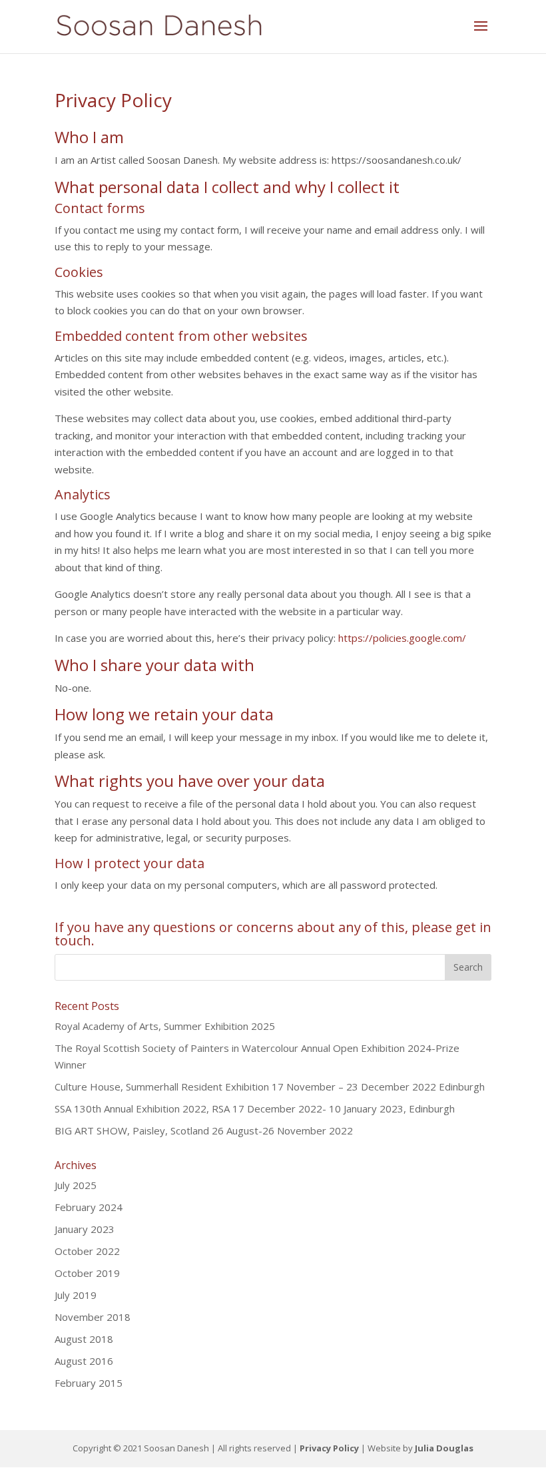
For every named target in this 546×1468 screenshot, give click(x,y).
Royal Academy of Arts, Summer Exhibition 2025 (165, 1026)
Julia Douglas (444, 1448)
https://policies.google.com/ (402, 637)
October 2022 (87, 1251)
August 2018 (84, 1339)
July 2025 (76, 1185)
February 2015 (89, 1382)
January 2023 (85, 1229)
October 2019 (87, 1273)
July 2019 (76, 1295)
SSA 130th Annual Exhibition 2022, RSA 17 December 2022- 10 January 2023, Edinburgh (255, 1108)
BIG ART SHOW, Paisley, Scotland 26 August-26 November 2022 (204, 1130)
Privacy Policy (329, 1448)
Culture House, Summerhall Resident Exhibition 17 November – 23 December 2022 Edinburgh (270, 1086)
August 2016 (84, 1360)
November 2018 (93, 1317)
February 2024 (89, 1207)
